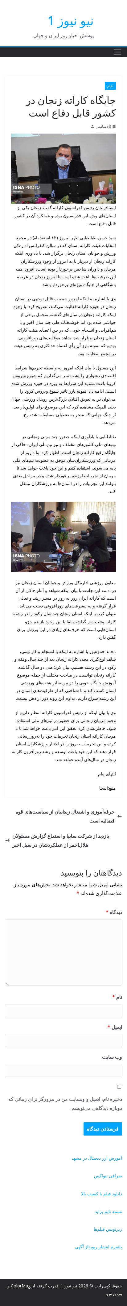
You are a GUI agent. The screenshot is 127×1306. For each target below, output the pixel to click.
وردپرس (114, 1293)
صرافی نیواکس (108, 1176)
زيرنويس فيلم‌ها (108, 1229)
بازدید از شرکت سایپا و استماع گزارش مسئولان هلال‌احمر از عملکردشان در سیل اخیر (60, 840)
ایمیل (115, 1027)
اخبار (110, 86)
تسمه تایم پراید (108, 1211)
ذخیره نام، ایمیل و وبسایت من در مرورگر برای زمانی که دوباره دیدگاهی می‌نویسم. (65, 1103)
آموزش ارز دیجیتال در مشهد (97, 1158)
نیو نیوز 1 (70, 20)
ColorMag (21, 1286)
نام (117, 997)
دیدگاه (114, 912)
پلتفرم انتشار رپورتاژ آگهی (98, 1247)
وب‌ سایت (112, 1056)
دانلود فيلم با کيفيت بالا (101, 1194)
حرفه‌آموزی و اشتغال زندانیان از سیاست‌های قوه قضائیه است (65, 816)
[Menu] (117, 52)
